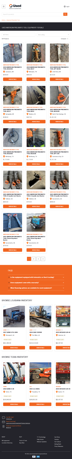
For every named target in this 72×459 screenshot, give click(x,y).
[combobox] (35, 14)
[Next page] (43, 259)
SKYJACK (58, 330)
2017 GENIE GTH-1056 (10, 332)
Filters (7, 34)
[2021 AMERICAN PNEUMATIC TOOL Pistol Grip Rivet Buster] (12, 222)
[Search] (65, 14)
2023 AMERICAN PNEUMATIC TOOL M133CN (12, 152)
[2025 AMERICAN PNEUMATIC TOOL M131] (36, 95)
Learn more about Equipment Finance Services (18, 423)
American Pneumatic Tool (13, 20)
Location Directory (7, 443)
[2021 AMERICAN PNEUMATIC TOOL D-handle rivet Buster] (12, 180)
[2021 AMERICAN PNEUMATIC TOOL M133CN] (59, 95)
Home (3, 20)
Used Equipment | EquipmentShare (38, 453)
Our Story (57, 437)
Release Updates (42, 441)
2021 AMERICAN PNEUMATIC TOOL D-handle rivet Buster (12, 195)
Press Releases (58, 446)
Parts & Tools (23, 440)
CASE (31, 330)
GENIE (5, 330)
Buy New (21, 443)
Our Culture (57, 441)
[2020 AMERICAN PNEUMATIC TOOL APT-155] (59, 137)
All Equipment (6, 440)
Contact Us (9, 419)
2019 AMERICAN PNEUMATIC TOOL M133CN (12, 68)
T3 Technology (41, 437)
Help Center (40, 439)
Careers (56, 439)
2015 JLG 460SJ (35, 389)
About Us (8, 427)
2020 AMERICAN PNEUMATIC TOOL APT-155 (59, 152)
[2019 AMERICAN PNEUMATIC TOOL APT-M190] (59, 53)
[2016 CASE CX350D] (40, 316)
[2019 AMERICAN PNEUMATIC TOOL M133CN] (12, 53)
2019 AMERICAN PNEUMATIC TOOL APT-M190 (59, 68)
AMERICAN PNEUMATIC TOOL (11, 64)
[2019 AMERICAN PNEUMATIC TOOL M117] (36, 53)
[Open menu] (4, 6)
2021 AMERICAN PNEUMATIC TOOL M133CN (59, 110)
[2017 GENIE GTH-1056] (14, 316)
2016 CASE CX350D (36, 332)
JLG (31, 386)
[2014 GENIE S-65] (14, 373)
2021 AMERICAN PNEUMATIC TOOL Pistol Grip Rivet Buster (12, 238)
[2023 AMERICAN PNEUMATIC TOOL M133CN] (12, 137)
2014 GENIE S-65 (8, 389)
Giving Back (57, 444)
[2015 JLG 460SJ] (40, 373)
